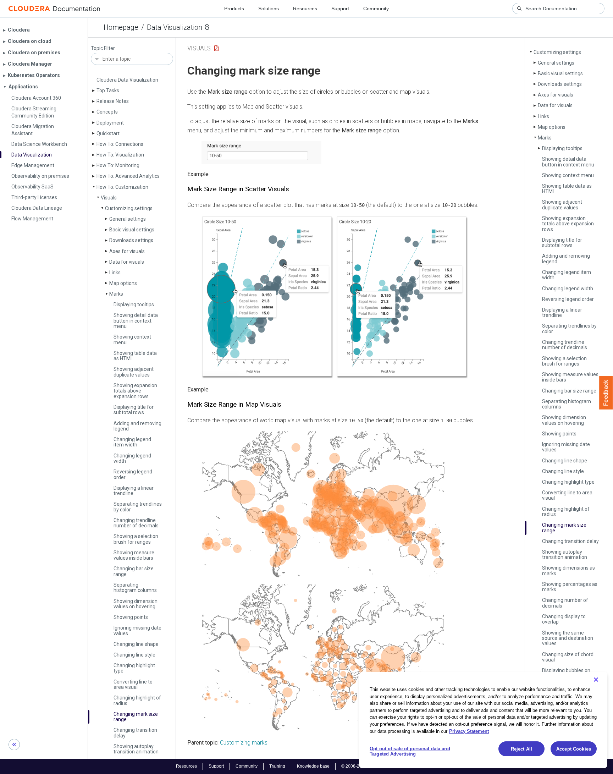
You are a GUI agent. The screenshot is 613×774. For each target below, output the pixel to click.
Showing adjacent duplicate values (134, 371)
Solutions (268, 8)
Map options (123, 283)
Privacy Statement (469, 731)
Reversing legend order (133, 474)
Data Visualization (174, 27)
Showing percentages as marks (569, 586)
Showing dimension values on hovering (136, 603)
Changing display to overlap (564, 619)
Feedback (606, 393)
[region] (483, 720)
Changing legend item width (132, 442)
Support (340, 8)
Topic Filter (103, 48)
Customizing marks (243, 742)
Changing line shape (136, 644)
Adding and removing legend (137, 426)
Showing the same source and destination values (567, 638)
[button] (261, 152)
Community (376, 8)
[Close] (596, 679)
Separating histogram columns (135, 587)
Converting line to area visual (133, 684)
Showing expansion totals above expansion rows (135, 391)
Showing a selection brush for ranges (136, 538)
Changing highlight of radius (137, 700)
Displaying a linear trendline (134, 490)
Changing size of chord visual (567, 657)
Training (277, 766)
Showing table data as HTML (135, 355)
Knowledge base (313, 766)
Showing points (131, 617)
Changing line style (134, 655)
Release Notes (112, 101)
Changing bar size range (134, 571)
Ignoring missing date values (137, 630)
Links (115, 272)
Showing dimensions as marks (568, 570)
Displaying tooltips (134, 304)
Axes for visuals (127, 251)
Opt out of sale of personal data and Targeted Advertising (410, 751)
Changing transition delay (135, 732)
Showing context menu (132, 339)
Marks (116, 294)
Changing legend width (132, 458)
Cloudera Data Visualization (127, 80)
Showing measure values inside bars (134, 555)
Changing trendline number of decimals (136, 522)
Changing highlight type (134, 668)
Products (234, 8)
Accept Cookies (573, 749)
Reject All (521, 749)
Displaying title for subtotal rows (134, 409)
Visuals (109, 198)
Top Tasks (107, 90)
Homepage (121, 27)
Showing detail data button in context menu (136, 320)
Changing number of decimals (565, 602)
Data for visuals (126, 262)
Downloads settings (131, 240)
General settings (127, 219)
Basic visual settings (131, 229)
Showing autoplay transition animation (136, 748)
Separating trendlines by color (138, 506)
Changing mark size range (136, 716)
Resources (305, 8)
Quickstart (108, 133)
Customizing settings (129, 208)
